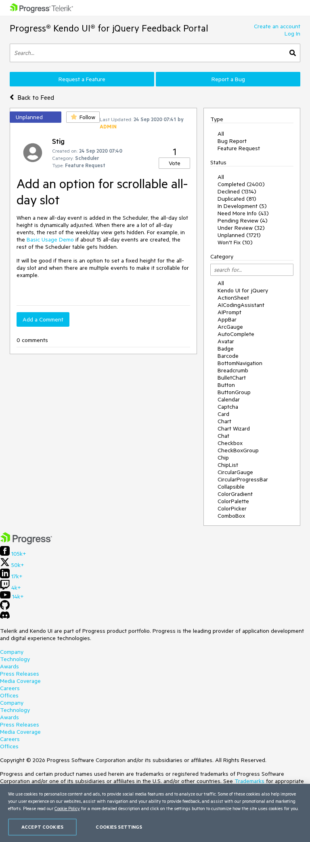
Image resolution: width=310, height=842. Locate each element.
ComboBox (231, 515)
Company (11, 651)
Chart (224, 421)
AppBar (227, 319)
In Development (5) (242, 206)
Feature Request (239, 148)
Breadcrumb (233, 370)
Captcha (228, 406)
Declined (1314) (237, 191)
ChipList (228, 464)
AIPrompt (229, 312)
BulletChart (232, 377)
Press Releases (19, 673)
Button (226, 384)
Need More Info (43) (243, 213)
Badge (226, 348)
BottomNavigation (240, 363)
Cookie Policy (67, 808)
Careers (10, 688)
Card (223, 414)
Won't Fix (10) (235, 242)
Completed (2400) (241, 184)
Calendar (229, 399)
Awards (9, 666)
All (221, 133)
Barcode (228, 355)
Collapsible (231, 486)
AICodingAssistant (241, 305)
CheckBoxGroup (238, 450)
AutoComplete (236, 334)
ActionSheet (233, 297)
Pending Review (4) (243, 220)
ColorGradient (235, 494)
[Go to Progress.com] (26, 542)
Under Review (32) (241, 227)
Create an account (277, 26)
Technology (15, 659)
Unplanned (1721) (239, 235)
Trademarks (249, 781)
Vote (174, 163)
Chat (223, 435)
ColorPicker (232, 508)
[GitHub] (5, 607)
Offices (9, 695)
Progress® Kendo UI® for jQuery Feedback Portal (109, 28)
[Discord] (5, 617)
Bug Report (232, 141)
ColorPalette (233, 501)
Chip (223, 457)
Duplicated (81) (237, 198)
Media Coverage (20, 681)
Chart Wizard (234, 428)
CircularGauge (235, 472)
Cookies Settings (119, 827)
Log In (292, 33)
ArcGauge (230, 326)
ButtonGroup (234, 392)
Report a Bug (228, 79)
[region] (155, 813)
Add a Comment (43, 319)
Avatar (226, 341)
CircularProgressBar (243, 479)
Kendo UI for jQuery (243, 290)
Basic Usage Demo (50, 239)
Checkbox (230, 443)
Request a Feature (82, 79)
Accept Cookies (42, 827)
